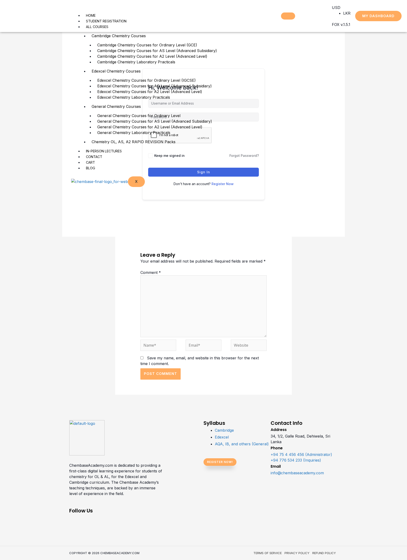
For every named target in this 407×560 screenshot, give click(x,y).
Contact (94, 157)
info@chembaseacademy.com (297, 473)
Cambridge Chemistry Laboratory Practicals (136, 62)
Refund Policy (324, 553)
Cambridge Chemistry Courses (119, 35)
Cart (90, 162)
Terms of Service (267, 553)
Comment (150, 272)
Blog (90, 168)
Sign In (203, 172)
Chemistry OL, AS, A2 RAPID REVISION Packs (133, 141)
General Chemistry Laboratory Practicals (133, 132)
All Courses (97, 27)
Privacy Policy (297, 553)
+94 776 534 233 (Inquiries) (296, 460)
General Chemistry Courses (116, 106)
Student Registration (106, 21)
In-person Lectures (104, 151)
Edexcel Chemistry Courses (116, 71)
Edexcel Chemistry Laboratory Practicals (133, 97)
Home (91, 15)
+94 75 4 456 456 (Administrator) (301, 454)
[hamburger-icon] (288, 16)
